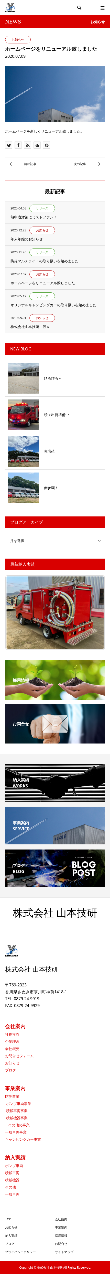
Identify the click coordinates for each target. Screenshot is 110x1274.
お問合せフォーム (19, 1055)
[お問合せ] (55, 740)
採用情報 (61, 1235)
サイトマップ (64, 1252)
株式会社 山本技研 (55, 913)
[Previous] (15, 612)
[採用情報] (55, 696)
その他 (10, 1187)
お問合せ (61, 1244)
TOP (8, 1219)
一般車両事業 (16, 1132)
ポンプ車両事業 (18, 1103)
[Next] (94, 612)
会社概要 (12, 1048)
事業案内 (15, 1088)
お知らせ (12, 1062)
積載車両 (12, 1172)
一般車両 (12, 1194)
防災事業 (12, 1096)
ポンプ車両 (14, 1165)
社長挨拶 (12, 1034)
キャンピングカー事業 (23, 1139)
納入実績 (15, 1157)
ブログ (10, 1070)
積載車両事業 (16, 1110)
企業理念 (12, 1041)
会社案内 (15, 1026)
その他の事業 (17, 1125)
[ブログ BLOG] (55, 885)
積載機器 (12, 1179)
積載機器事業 (16, 1117)
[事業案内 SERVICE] (55, 842)
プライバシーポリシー (20, 1252)
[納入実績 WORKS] (55, 800)
